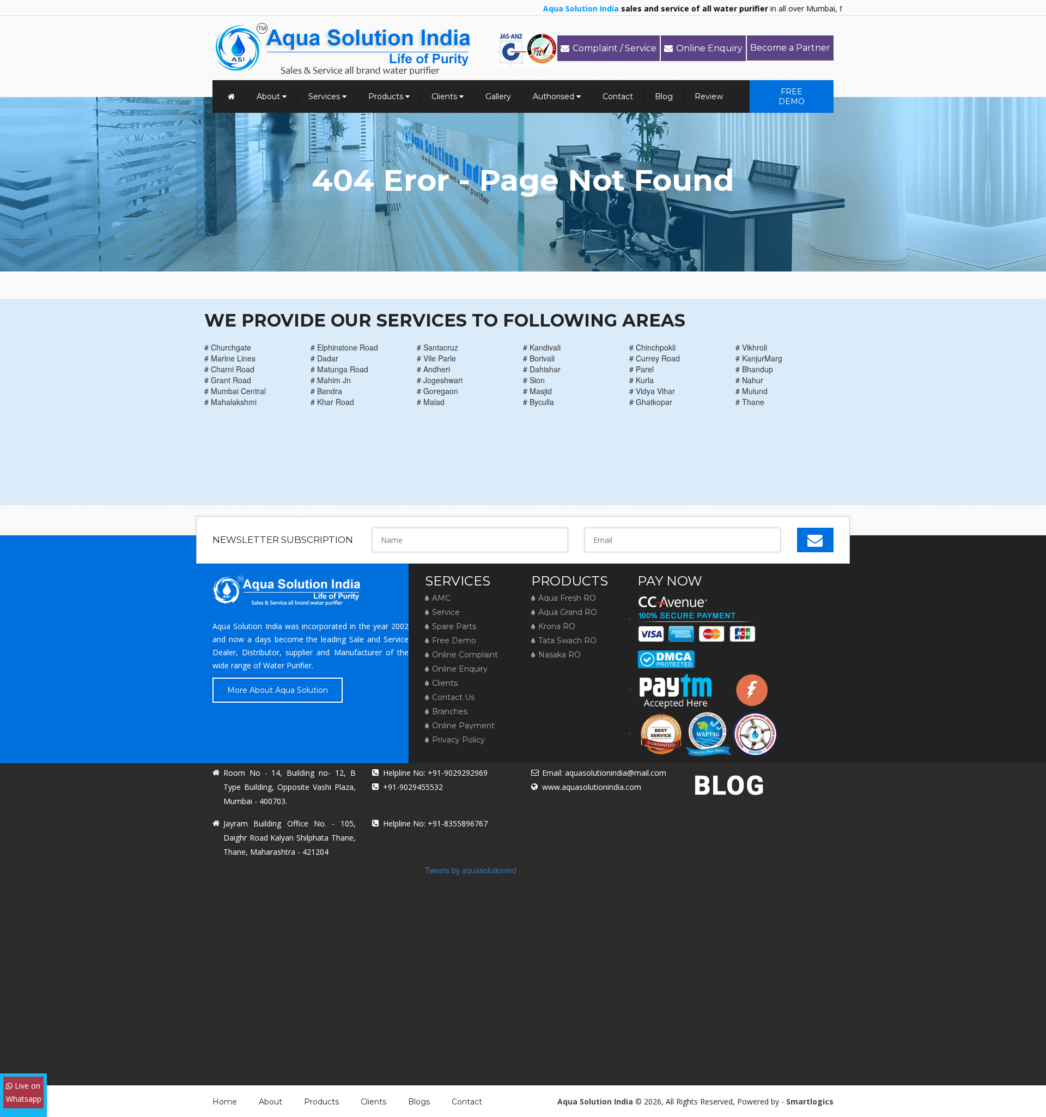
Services (325, 96)
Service (446, 612)
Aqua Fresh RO (567, 598)
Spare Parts (454, 626)
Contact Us (453, 697)
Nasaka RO (559, 655)
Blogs (419, 1102)
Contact (618, 96)
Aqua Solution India (595, 1101)
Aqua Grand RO (567, 612)
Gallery (498, 96)
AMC (441, 598)
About (269, 96)
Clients (445, 96)
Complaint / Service (614, 48)
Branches (449, 711)
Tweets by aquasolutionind (470, 870)
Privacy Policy (458, 740)
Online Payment (463, 725)
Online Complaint (465, 655)
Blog (664, 96)
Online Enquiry (709, 48)
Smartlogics (810, 1101)
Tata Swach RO (567, 640)
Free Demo (792, 96)
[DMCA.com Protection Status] (666, 655)
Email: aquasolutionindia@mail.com (604, 773)
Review (709, 96)
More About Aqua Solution (277, 690)
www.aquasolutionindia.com (591, 787)
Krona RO (556, 626)
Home (224, 1102)
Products (386, 96)
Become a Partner (790, 48)
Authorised (554, 96)
